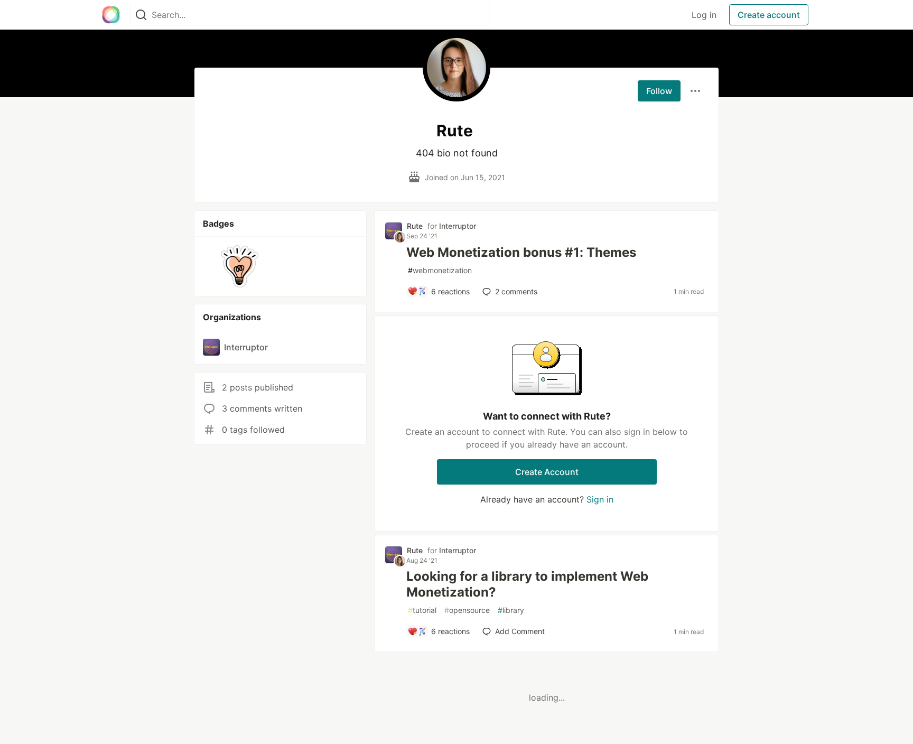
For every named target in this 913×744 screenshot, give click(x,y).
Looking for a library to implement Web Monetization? (527, 584)
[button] (239, 266)
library (511, 610)
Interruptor (457, 225)
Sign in (599, 499)
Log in (704, 15)
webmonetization (440, 270)
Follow (659, 91)
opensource (467, 610)
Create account (769, 15)
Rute (415, 225)
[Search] (141, 15)
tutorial (422, 610)
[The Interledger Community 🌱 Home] (111, 14)
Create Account (547, 472)
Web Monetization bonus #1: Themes (521, 252)
